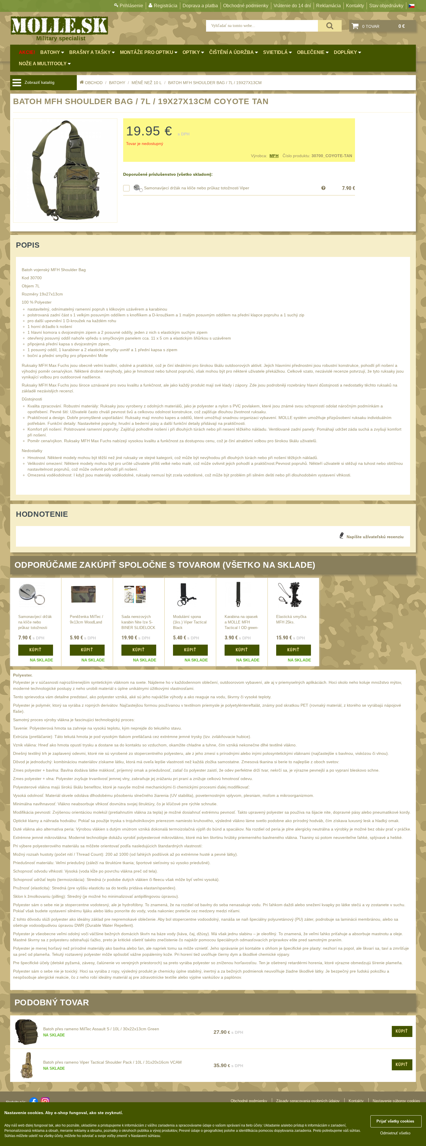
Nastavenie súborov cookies (396, 1101)
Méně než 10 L (147, 82)
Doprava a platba (200, 5)
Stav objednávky (386, 5)
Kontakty (355, 5)
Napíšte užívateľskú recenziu (375, 536)
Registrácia (165, 5)
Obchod (94, 82)
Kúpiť (402, 1031)
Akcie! (27, 52)
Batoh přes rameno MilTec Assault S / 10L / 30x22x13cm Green (101, 1029)
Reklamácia (328, 5)
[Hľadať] (330, 26)
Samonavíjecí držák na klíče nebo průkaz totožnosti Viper (196, 188)
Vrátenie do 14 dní (292, 5)
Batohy (117, 82)
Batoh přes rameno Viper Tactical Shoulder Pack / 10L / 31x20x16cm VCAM (112, 1062)
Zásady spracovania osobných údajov (308, 1101)
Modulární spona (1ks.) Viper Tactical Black (190, 622)
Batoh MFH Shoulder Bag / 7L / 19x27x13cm (215, 82)
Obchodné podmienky (245, 5)
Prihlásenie (131, 5)
